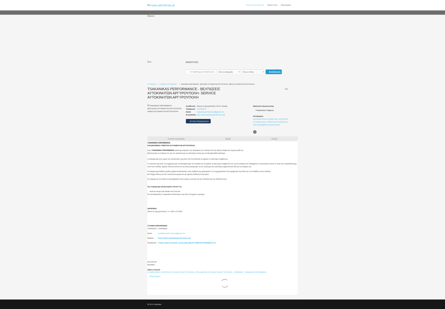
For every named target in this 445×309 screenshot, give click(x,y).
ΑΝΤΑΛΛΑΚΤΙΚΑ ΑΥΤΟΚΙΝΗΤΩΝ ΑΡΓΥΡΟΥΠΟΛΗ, (214, 272)
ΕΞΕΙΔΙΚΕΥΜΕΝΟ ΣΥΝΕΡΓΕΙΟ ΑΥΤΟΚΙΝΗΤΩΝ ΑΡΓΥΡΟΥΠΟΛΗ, (171, 272)
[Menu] (294, 5)
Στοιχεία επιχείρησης (176, 139)
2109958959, (238, 272)
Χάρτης (228, 139)
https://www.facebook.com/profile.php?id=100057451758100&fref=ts (187, 243)
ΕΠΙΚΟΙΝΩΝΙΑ (286, 5)
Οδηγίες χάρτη (154, 276)
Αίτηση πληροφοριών (199, 121)
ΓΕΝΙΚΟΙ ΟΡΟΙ (272, 5)
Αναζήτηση (274, 72)
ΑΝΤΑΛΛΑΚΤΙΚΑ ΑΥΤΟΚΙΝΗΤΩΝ (265, 119)
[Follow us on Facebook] (255, 132)
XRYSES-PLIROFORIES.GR (255, 5)
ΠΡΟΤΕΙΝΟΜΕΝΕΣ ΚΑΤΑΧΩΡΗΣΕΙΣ (266, 125)
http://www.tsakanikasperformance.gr (210, 115)
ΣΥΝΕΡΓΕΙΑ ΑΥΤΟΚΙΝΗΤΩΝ (168, 84)
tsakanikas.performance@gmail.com (210, 112)
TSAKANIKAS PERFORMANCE (255, 272)
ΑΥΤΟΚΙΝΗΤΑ (152, 84)
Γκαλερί (274, 139)
